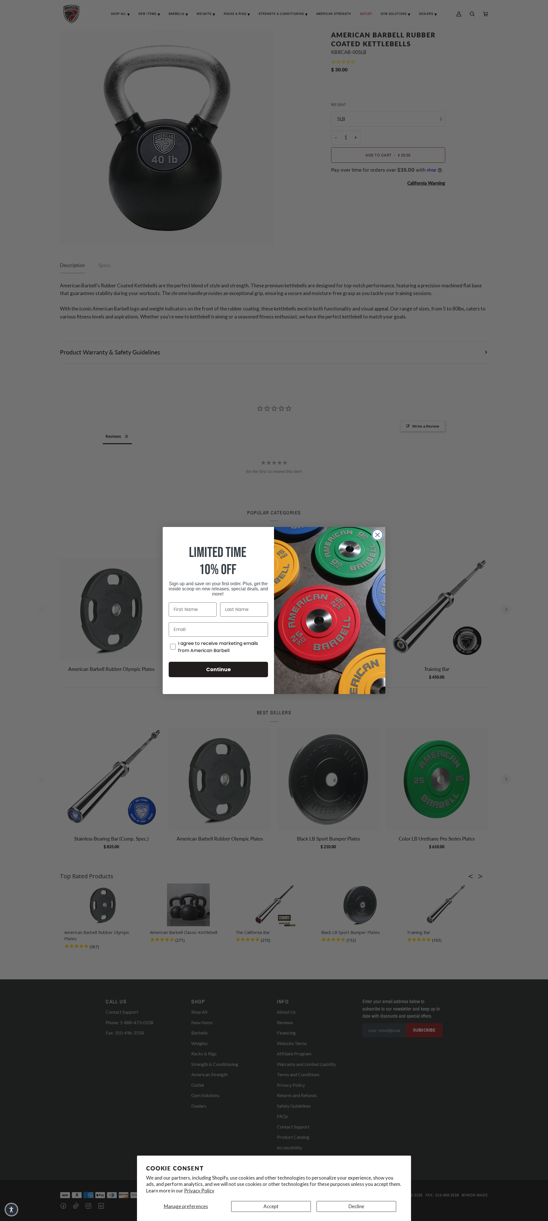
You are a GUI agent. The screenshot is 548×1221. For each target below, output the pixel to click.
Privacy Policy (199, 1191)
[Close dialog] (377, 534)
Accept (271, 1206)
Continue (218, 669)
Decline (356, 1206)
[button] (11, 1209)
